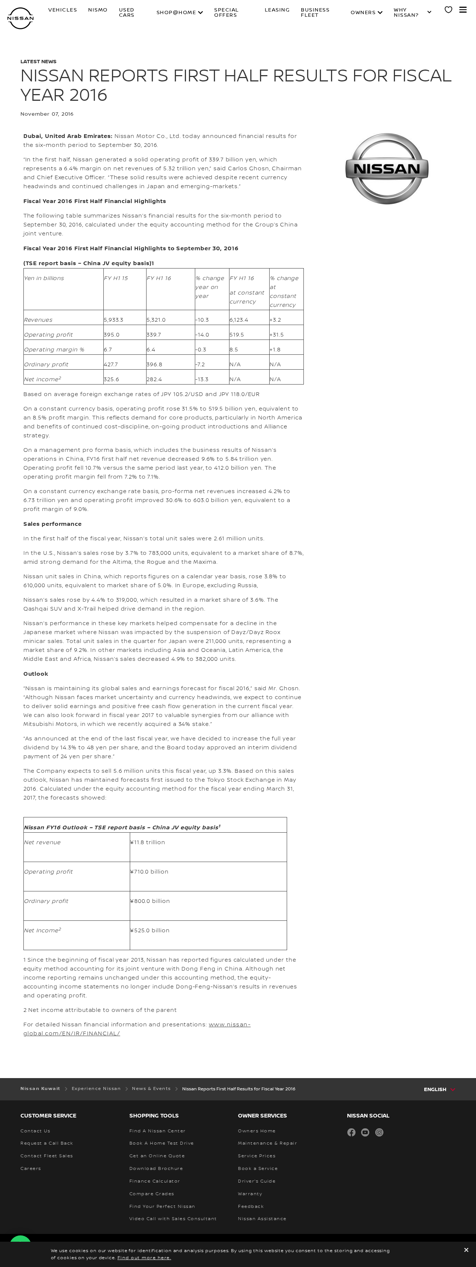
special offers (226, 12)
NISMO (98, 10)
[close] (466, 1250)
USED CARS (127, 12)
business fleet (315, 12)
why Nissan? (406, 12)
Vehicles (62, 10)
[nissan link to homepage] (20, 18)
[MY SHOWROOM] (448, 11)
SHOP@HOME (176, 13)
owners (363, 13)
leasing (277, 10)
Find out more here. (144, 1258)
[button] (463, 9)
